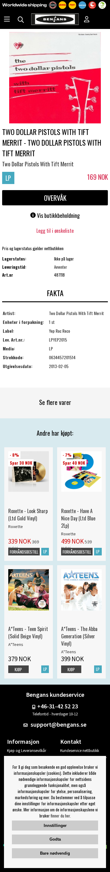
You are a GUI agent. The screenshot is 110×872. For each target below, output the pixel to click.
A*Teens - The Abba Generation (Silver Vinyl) (79, 636)
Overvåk (55, 198)
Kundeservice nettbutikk (79, 750)
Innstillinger (55, 825)
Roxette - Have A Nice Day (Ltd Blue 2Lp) (78, 518)
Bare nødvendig (55, 853)
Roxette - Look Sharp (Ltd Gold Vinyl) (28, 514)
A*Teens (15, 644)
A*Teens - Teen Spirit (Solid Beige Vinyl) (28, 632)
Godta (55, 839)
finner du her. (61, 816)
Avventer (60, 267)
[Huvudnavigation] (7, 20)
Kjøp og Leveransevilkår (26, 750)
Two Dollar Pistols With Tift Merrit (38, 164)
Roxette (15, 526)
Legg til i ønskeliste (55, 230)
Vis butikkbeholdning (58, 215)
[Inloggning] (87, 19)
